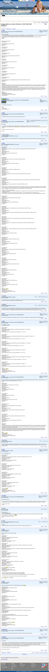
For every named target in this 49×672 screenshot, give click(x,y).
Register (25, 0)
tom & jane (4, 629)
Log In (39, 22)
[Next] (47, 652)
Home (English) (13, 664)
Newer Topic (4, 652)
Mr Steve (4, 495)
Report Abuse (22, 666)
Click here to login (4, 659)
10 (46, 652)
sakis (5, 26)
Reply (42, 117)
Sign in (22, 0)
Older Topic (9, 652)
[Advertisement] (25, 19)
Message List (9, 28)
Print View (24, 654)
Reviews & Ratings (36, 13)
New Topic (14, 28)
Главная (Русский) (13, 666)
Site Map (8, 13)
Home (4, 13)
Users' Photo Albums (24, 13)
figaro (3, 112)
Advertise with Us (33, 664)
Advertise (13, 13)
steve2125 (4, 120)
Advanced (46, 24)
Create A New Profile (45, 22)
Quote (46, 117)
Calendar (17, 13)
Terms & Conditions (23, 664)
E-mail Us (2, 668)
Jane (3, 313)
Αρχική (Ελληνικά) (13, 665)
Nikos (8, 99)
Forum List (3, 28)
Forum (30, 13)
